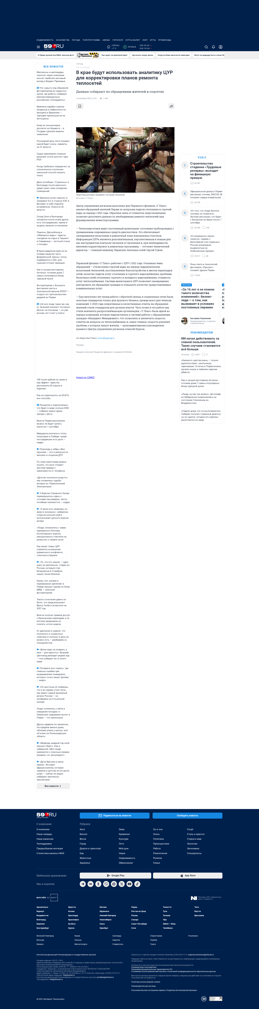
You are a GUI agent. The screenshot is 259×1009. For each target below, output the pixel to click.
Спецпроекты (194, 853)
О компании (43, 829)
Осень (156, 834)
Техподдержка (44, 843)
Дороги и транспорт (90, 848)
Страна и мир (194, 839)
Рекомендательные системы (143, 986)
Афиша (106, 40)
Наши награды (44, 834)
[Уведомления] (213, 47)
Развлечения (160, 853)
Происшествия (161, 843)
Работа (157, 848)
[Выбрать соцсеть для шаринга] (171, 106)
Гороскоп (117, 40)
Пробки (130, 47)
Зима (121, 829)
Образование (126, 863)
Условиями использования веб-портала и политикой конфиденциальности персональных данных (173, 971)
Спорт (190, 829)
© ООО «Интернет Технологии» (50, 999)
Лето (121, 843)
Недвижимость (45, 40)
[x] (122, 884)
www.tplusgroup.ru (106, 338)
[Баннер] (88, 55)
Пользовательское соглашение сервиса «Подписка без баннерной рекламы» (164, 990)
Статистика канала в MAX (50, 853)
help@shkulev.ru (56, 979)
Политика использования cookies (145, 982)
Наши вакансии (45, 839)
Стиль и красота (195, 834)
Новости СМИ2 (85, 377)
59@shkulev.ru (69, 975)
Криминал (124, 834)
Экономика (193, 848)
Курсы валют (133, 40)
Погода (76, 40)
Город (83, 843)
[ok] (98, 884)
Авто (82, 829)
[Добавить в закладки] (79, 106)
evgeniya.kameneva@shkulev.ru (201, 955)
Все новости (53, 66)
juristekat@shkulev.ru (105, 977)
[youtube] (129, 884)
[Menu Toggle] (38, 47)
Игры (153, 40)
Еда (82, 853)
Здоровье (85, 863)
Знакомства (63, 40)
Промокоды (164, 40)
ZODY (145, 40)
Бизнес (83, 834)
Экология (192, 843)
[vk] (91, 884)
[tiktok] (137, 884)
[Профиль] (220, 47)
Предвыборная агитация (50, 848)
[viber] (106, 884)
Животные (85, 858)
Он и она (157, 829)
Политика (158, 839)
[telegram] (83, 884)
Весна (83, 839)
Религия (157, 858)
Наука (122, 853)
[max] (114, 884)
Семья (156, 863)
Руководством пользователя (143, 967)
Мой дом (123, 848)
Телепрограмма (91, 40)
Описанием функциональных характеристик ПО (151, 969)
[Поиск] (206, 47)
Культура (123, 839)
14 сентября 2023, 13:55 (86, 98)
